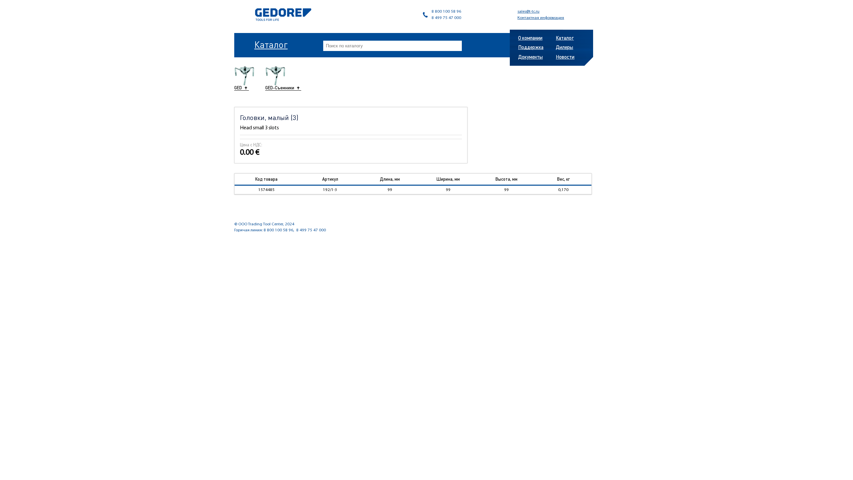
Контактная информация (540, 18)
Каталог (271, 44)
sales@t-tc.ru (528, 11)
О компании (530, 38)
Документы (530, 57)
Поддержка (530, 47)
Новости (565, 57)
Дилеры (564, 47)
